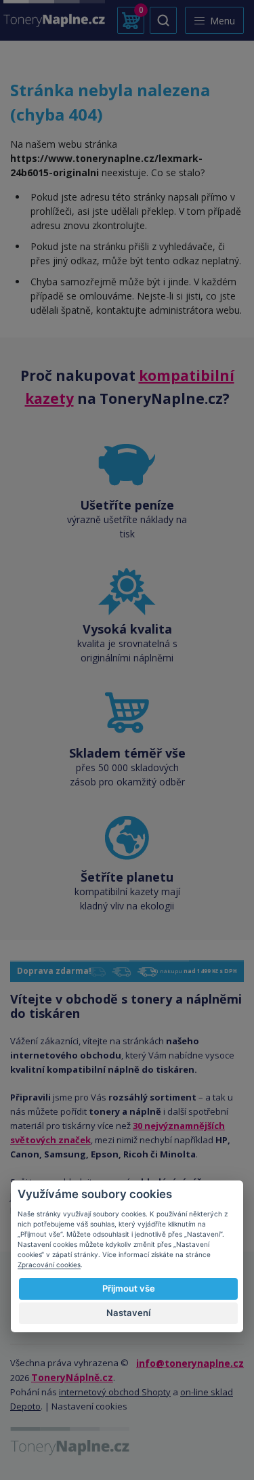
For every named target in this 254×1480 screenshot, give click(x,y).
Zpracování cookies (49, 1264)
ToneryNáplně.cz (72, 1377)
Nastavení (128, 1312)
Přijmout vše (128, 1288)
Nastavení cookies (89, 1406)
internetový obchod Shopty (115, 1392)
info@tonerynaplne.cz (190, 1363)
